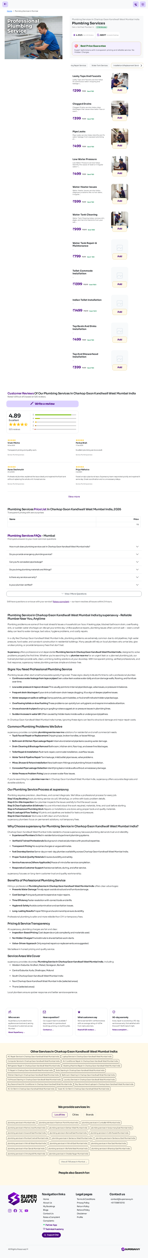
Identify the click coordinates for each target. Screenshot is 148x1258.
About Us (47, 1202)
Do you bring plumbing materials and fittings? (30, 569)
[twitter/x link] (22, 1211)
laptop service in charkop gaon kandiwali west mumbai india (86, 1056)
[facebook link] (16, 1211)
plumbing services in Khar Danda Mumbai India (26, 1148)
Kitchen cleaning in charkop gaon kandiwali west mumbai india (33, 1075)
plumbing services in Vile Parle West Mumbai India (68, 1148)
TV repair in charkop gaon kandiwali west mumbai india (30, 1070)
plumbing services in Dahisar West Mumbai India (68, 1128)
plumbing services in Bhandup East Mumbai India (110, 1148)
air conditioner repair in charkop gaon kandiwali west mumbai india (90, 1061)
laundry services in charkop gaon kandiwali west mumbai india (89, 1079)
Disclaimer (82, 1213)
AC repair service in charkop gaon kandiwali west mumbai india (33, 1056)
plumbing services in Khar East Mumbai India (108, 1143)
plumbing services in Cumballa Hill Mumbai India (101, 1122)
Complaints (48, 1220)
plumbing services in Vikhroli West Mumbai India (27, 1143)
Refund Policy (83, 1210)
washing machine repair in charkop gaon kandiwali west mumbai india (91, 1066)
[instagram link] (11, 1211)
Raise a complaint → (120, 1030)
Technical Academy (55, 1229)
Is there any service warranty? (23, 577)
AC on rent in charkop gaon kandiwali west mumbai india (31, 1089)
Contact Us (48, 1213)
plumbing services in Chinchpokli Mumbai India (26, 1154)
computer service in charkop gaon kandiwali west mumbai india (34, 1061)
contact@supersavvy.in (122, 1199)
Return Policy (83, 1206)
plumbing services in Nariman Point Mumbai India (58, 1122)
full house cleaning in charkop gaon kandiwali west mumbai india (34, 1079)
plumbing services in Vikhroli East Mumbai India (68, 1143)
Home (9, 11)
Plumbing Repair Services (76, 65)
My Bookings (49, 1206)
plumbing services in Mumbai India (21, 1122)
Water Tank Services (100, 65)
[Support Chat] (143, 4)
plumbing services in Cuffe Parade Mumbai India (109, 1133)
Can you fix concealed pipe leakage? (26, 562)
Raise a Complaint (51, 1217)
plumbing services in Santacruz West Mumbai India (72, 1138)
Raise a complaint (61, 601)
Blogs (45, 1210)
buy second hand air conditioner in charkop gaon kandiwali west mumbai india (40, 1084)
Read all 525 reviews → (87, 1030)
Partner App (51, 1225)
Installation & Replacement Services (127, 65)
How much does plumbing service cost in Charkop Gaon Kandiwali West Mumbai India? (49, 546)
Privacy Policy (83, 1202)
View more (74, 496)
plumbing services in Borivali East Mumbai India (68, 1133)
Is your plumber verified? (21, 585)
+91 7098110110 (118, 1202)
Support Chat (53, 1235)
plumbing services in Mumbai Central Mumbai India (28, 1138)
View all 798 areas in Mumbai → (74, 1161)
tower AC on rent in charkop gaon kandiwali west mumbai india (83, 1089)
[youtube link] (27, 1211)
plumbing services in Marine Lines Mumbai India (26, 1128)
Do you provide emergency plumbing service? (30, 554)
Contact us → (48, 1030)
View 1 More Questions (75, 593)
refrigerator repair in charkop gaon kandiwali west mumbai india (34, 1066)
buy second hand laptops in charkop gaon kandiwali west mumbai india (104, 1084)
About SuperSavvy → (16, 1032)
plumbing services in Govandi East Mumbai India (27, 1133)
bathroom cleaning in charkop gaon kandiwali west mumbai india (88, 1075)
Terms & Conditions (86, 1199)
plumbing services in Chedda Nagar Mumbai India (68, 1154)
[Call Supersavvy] (136, 4)
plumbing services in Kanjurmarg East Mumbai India (111, 1128)
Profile (80, 1217)
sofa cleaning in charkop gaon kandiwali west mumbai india (80, 1070)
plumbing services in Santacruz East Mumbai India (115, 1138)
